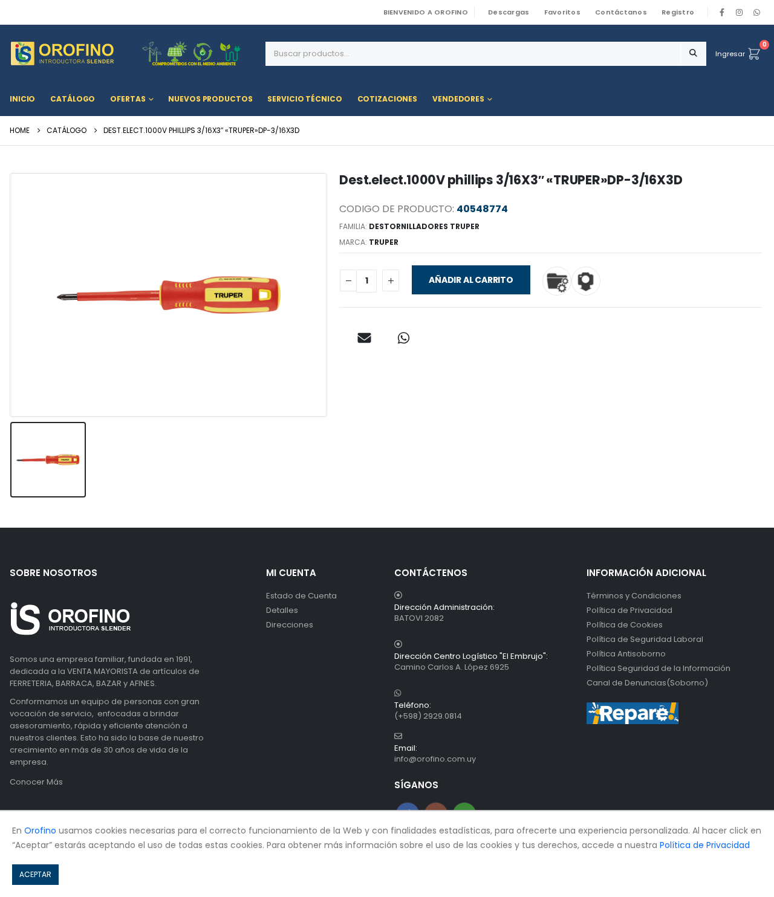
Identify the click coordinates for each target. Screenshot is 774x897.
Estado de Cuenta (301, 595)
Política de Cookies (625, 624)
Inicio (22, 99)
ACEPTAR (35, 874)
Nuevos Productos (210, 99)
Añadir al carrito (471, 280)
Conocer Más (36, 782)
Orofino (40, 830)
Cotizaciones (387, 99)
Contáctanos (621, 12)
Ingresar (730, 54)
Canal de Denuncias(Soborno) (647, 682)
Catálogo (72, 99)
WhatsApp (756, 12)
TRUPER (383, 242)
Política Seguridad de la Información (658, 668)
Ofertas (127, 99)
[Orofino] (133, 53)
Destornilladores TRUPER (424, 226)
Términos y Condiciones (634, 595)
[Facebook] (722, 12)
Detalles (282, 610)
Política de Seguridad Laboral (645, 639)
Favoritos (562, 12)
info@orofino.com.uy (435, 759)
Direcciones (289, 624)
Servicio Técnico (304, 99)
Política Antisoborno (626, 653)
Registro (678, 12)
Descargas (508, 12)
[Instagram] (739, 12)
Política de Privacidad (629, 610)
